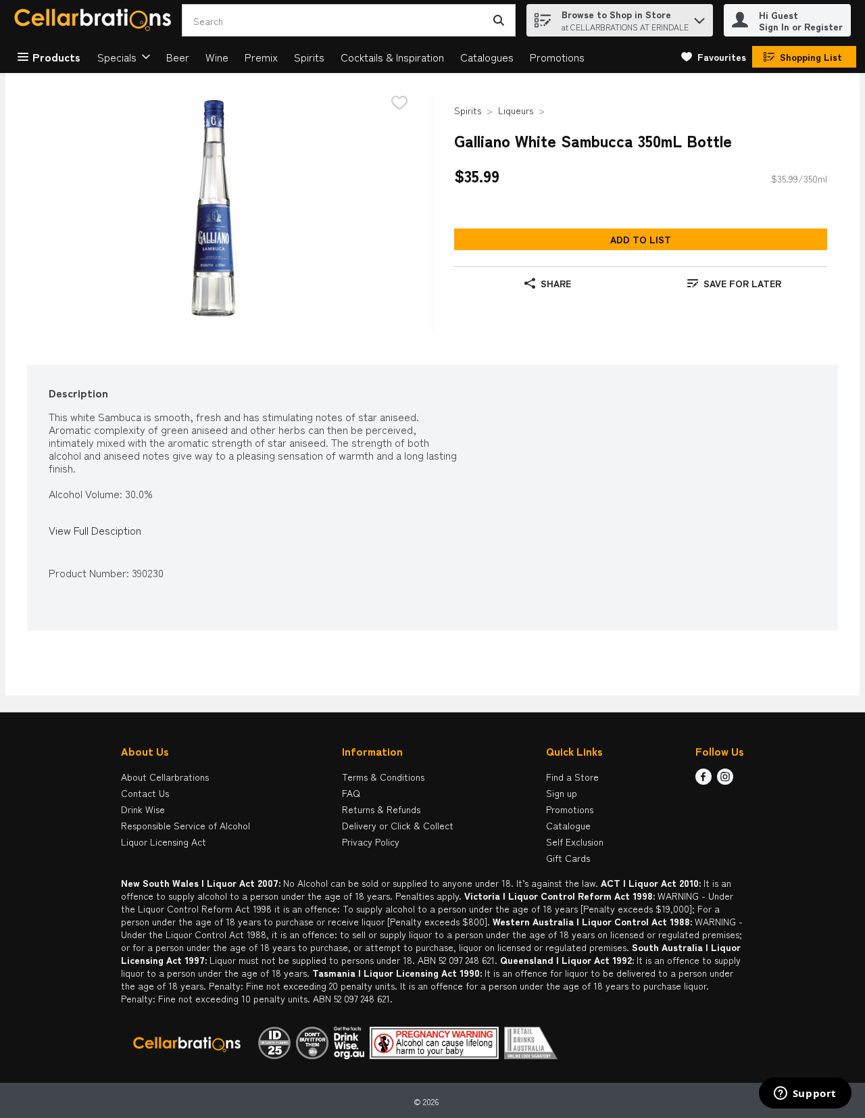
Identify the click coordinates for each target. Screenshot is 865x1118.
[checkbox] (399, 104)
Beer (177, 57)
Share (556, 283)
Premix (261, 57)
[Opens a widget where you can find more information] (804, 1094)
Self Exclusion (574, 841)
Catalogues (487, 57)
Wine (216, 57)
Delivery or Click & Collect (397, 825)
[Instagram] (725, 780)
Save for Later (742, 283)
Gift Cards (568, 858)
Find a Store (572, 776)
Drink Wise (143, 809)
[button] (699, 17)
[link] (713, 57)
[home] (95, 20)
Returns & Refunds (381, 809)
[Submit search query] (499, 20)
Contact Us (145, 793)
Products (56, 57)
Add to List (640, 239)
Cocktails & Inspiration (392, 57)
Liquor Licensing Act (163, 841)
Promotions (557, 57)
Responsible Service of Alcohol (185, 825)
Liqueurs (515, 110)
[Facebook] (703, 780)
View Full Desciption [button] (95, 530)
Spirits (309, 57)
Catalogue (568, 825)
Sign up (561, 793)
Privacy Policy (370, 841)
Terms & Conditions (383, 776)
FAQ (351, 793)
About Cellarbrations (165, 776)
